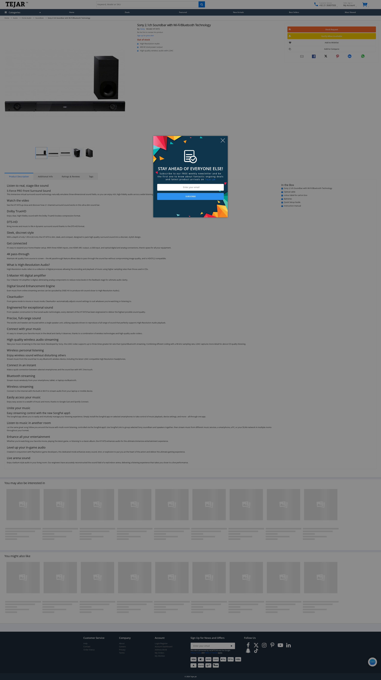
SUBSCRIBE (190, 196)
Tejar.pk (210, 179)
